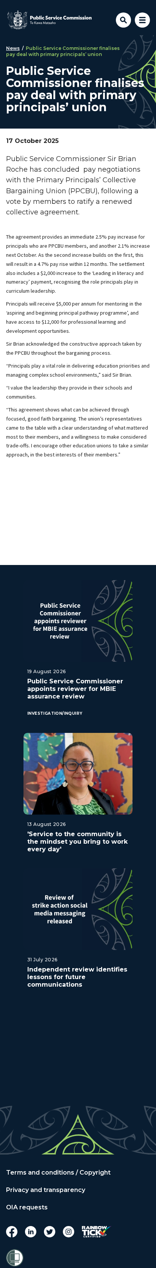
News (13, 48)
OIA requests (27, 1207)
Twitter (49, 1231)
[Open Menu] (142, 20)
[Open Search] (123, 20)
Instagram (68, 1231)
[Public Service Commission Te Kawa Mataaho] (49, 20)
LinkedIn (30, 1231)
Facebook (11, 1231)
